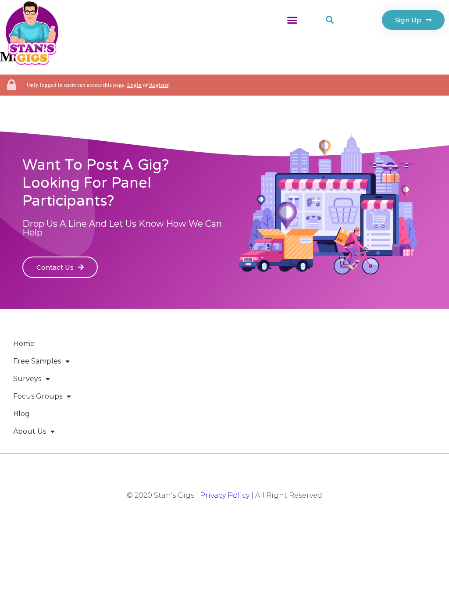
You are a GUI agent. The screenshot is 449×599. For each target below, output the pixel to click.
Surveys (27, 378)
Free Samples (37, 361)
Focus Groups (37, 396)
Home (24, 343)
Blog (21, 414)
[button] (292, 19)
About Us (29, 431)
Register (158, 85)
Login (134, 85)
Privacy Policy (224, 495)
